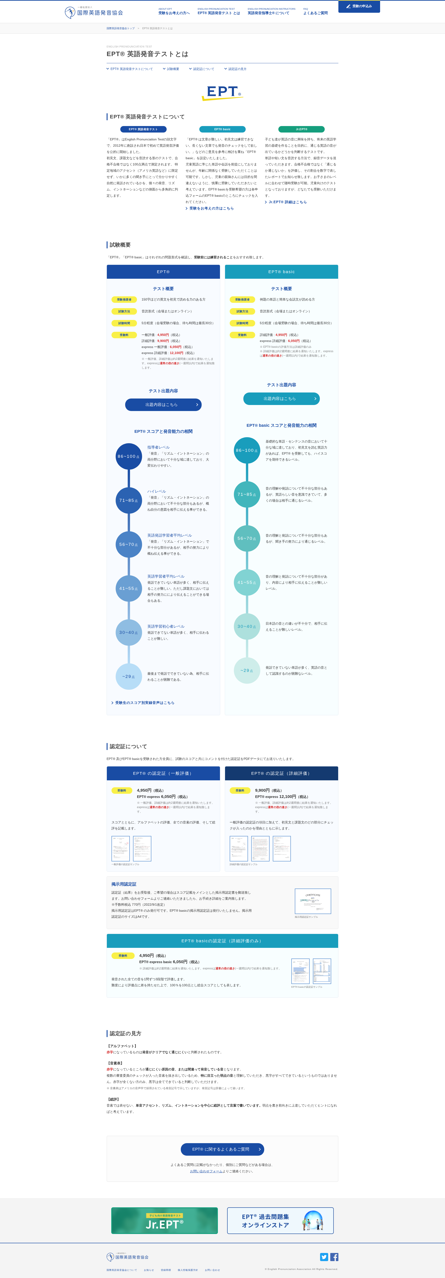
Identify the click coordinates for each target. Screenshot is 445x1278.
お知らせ (149, 1270)
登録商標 (166, 1270)
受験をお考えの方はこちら (212, 208)
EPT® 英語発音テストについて (132, 69)
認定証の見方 (238, 69)
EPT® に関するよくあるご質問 (220, 1149)
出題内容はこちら (162, 404)
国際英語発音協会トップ (121, 28)
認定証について (203, 69)
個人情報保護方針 (188, 1270)
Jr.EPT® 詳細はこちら (288, 202)
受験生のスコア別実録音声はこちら (145, 703)
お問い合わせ (212, 1270)
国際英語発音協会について (122, 1270)
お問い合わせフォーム (206, 1171)
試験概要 (173, 69)
